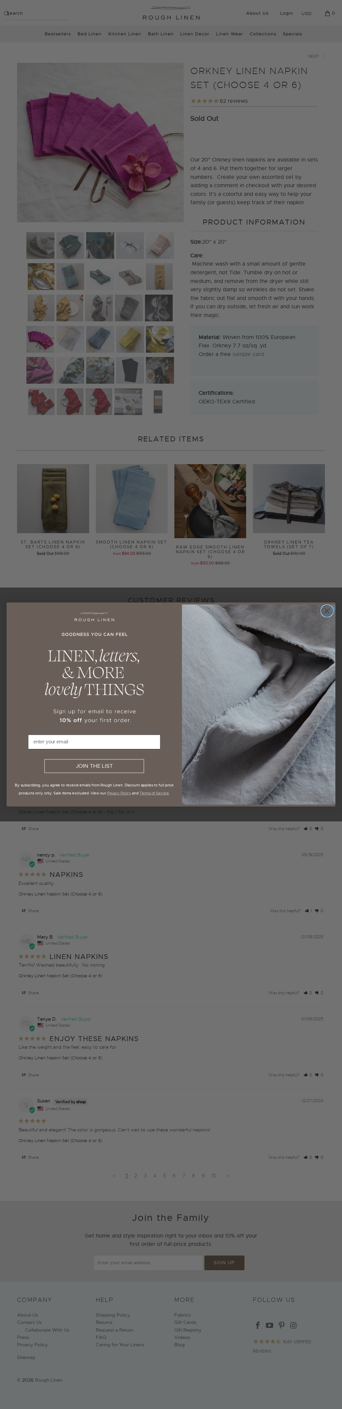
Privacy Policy (119, 793)
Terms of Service (154, 793)
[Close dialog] (327, 611)
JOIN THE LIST (94, 766)
